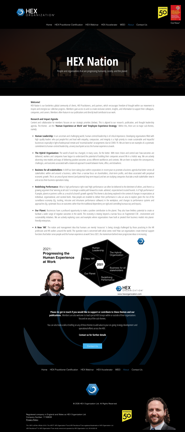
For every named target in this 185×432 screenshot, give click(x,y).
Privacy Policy (32, 420)
